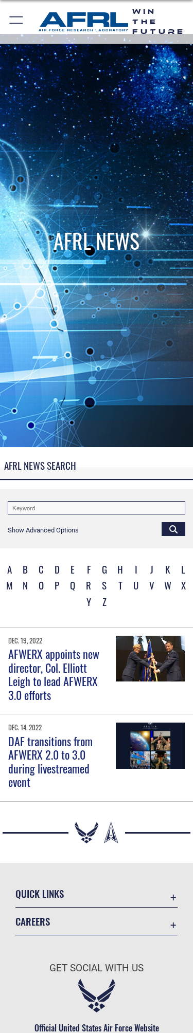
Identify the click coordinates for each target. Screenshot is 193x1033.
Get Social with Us (96, 968)
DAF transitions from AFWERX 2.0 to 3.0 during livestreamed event (50, 761)
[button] (16, 22)
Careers (32, 921)
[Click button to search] (173, 529)
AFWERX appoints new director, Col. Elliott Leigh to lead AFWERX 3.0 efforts (53, 674)
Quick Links (39, 893)
